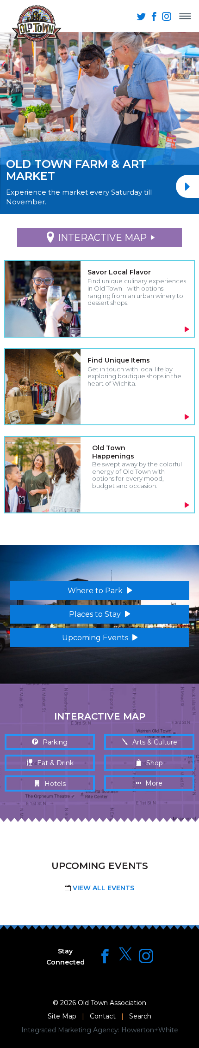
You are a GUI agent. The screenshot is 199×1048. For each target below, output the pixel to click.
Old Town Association (112, 1003)
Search (140, 1016)
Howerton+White (149, 1030)
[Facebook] (105, 956)
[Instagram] (146, 956)
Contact (103, 1016)
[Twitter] (125, 954)
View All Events (102, 888)
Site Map (62, 1016)
